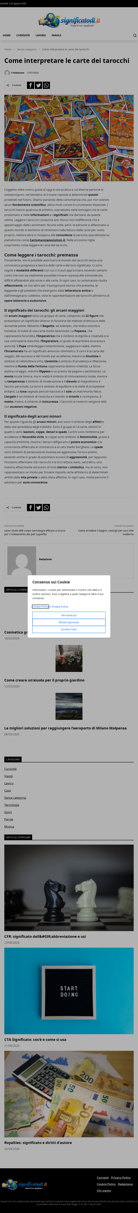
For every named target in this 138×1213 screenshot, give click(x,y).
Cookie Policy (40, 606)
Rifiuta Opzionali (69, 622)
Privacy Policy (60, 606)
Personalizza (69, 615)
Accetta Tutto (69, 629)
